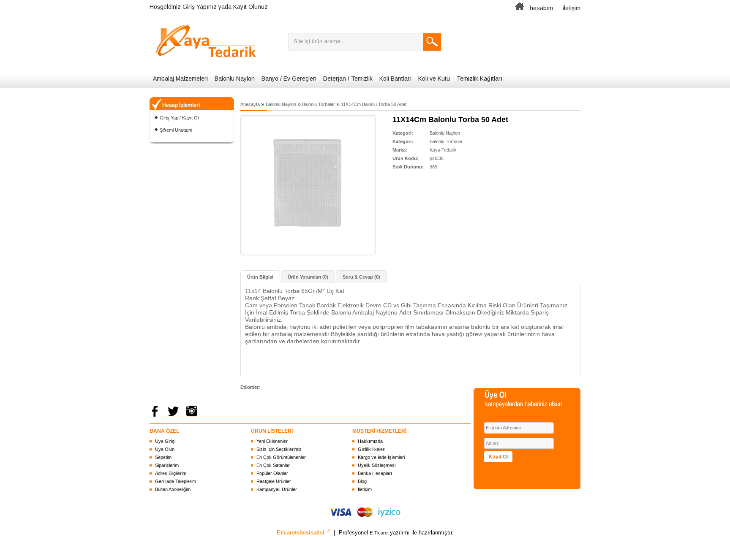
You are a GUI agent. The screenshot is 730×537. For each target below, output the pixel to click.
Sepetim (163, 457)
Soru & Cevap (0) (361, 276)
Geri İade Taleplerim (175, 481)
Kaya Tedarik (443, 149)
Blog (362, 481)
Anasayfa (250, 104)
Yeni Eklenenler (272, 441)
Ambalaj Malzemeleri (180, 78)
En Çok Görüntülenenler (281, 457)
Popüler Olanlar (272, 473)
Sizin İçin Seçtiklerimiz (279, 449)
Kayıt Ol (190, 117)
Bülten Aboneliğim (173, 489)
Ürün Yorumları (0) (308, 276)
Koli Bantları (395, 78)
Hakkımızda (370, 441)
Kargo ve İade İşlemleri (381, 457)
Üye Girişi (165, 441)
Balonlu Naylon (235, 78)
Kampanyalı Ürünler (276, 489)
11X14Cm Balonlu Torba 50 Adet (373, 104)
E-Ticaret (380, 532)
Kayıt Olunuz (250, 6)
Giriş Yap (169, 117)
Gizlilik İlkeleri (371, 449)
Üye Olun (164, 449)
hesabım (541, 8)
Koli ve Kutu (434, 78)
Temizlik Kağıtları (479, 78)
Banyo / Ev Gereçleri (288, 78)
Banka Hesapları (375, 473)
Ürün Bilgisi (260, 276)
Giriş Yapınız (199, 6)
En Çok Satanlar (273, 465)
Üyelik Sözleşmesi (376, 465)
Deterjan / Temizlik (348, 78)
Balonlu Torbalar (318, 104)
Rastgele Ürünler (273, 481)
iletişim (571, 8)
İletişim (365, 489)
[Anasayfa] (520, 8)
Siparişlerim (167, 465)
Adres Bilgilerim (170, 473)
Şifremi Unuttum (176, 130)
